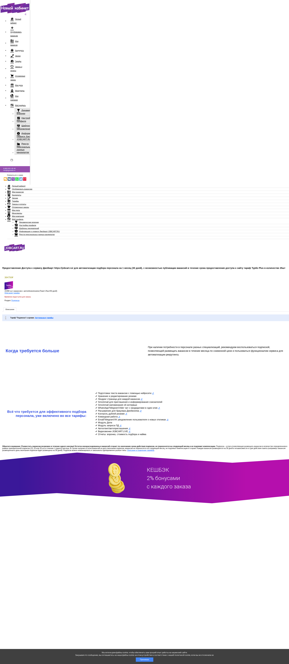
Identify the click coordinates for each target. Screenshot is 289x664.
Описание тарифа (12, 293)
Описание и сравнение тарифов (140, 450)
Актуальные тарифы (44, 318)
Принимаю (144, 659)
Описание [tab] (9, 309)
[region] (145, 354)
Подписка (15, 300)
